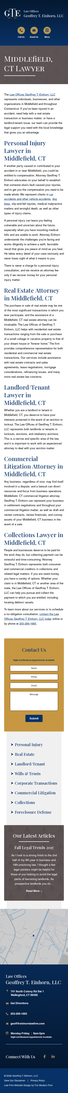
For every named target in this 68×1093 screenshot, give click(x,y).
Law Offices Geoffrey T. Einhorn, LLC (32, 94)
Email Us (34, 37)
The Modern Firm (43, 1085)
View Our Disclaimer (14, 1080)
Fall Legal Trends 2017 (34, 847)
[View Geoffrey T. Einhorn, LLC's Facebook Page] (45, 1057)
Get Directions (19, 1003)
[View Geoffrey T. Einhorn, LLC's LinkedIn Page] (53, 1057)
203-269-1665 (27, 623)
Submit (34, 718)
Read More (33, 890)
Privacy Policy (38, 1080)
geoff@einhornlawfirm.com (28, 1023)
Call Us (21, 37)
